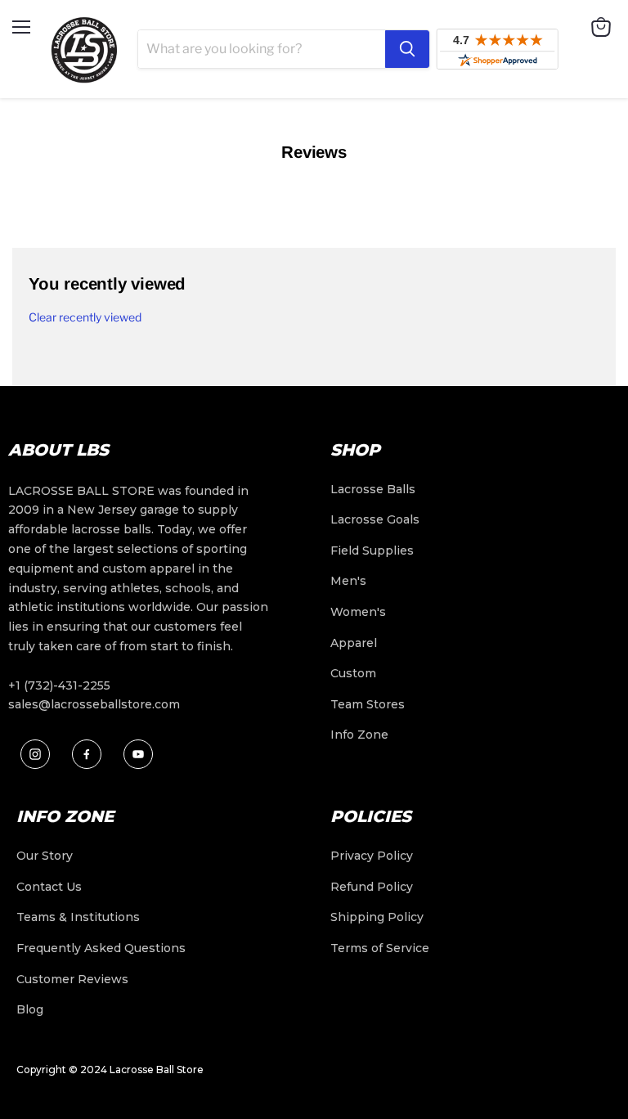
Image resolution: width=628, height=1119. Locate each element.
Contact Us (49, 886)
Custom (353, 673)
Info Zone (359, 734)
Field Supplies (372, 550)
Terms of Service (379, 948)
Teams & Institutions (78, 917)
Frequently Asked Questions (101, 948)
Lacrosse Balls (372, 489)
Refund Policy (371, 886)
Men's (348, 580)
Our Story (44, 855)
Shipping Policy (377, 917)
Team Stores (367, 704)
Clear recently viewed (85, 317)
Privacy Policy (371, 855)
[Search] (407, 49)
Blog (29, 1009)
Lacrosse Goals (374, 519)
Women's (358, 611)
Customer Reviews (72, 979)
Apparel (353, 643)
